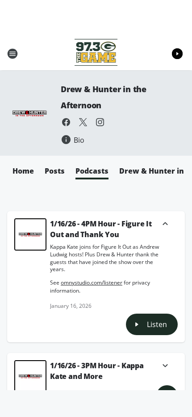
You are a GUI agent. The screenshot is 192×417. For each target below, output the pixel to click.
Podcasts (92, 171)
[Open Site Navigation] (12, 53)
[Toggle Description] (165, 224)
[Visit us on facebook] (66, 122)
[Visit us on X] (83, 122)
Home (23, 171)
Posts (55, 171)
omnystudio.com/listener (91, 282)
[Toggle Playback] (30, 234)
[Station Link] (96, 53)
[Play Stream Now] (177, 53)
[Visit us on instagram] (100, 122)
